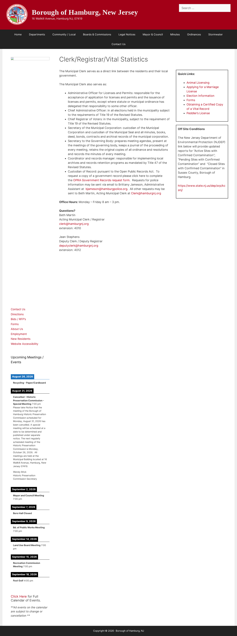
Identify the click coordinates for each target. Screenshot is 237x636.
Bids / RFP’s (18, 319)
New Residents (20, 338)
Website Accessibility (24, 343)
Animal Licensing (198, 82)
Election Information (200, 95)
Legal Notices (126, 34)
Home (18, 34)
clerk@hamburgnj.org (74, 223)
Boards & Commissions (97, 34)
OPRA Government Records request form (101, 180)
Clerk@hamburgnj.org (146, 193)
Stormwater (215, 34)
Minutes (175, 34)
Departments (37, 34)
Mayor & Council (153, 34)
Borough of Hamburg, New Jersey (85, 12)
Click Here (19, 596)
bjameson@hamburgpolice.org (106, 189)
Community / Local (64, 34)
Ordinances (194, 34)
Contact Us (118, 44)
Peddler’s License (198, 113)
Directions (17, 314)
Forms (191, 100)
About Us (17, 329)
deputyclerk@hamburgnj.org (78, 245)
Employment (19, 334)
